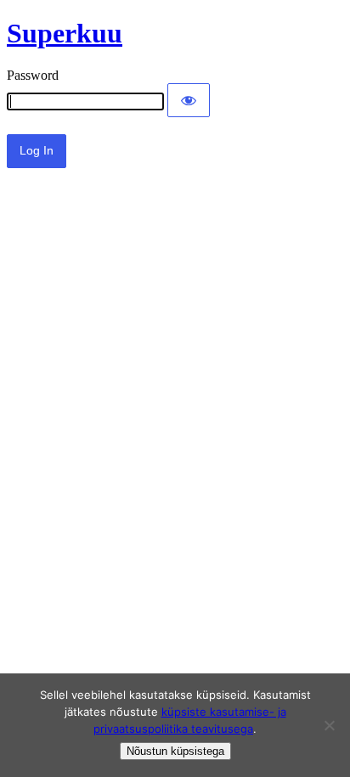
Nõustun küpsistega (175, 751)
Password (33, 75)
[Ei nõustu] (328, 725)
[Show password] (188, 100)
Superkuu (64, 33)
